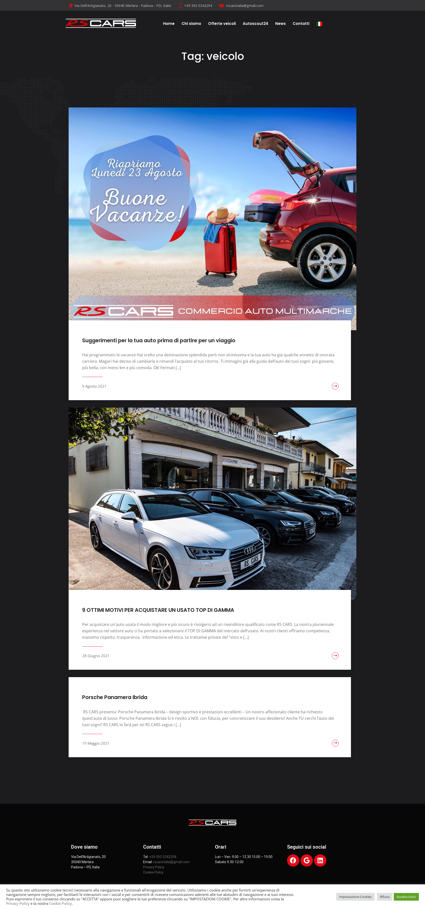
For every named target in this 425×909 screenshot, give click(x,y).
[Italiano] (321, 23)
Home (169, 23)
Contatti (301, 23)
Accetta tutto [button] (406, 896)
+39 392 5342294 (198, 5)
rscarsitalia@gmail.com (244, 5)
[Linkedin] (320, 860)
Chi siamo (191, 23)
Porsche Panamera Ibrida (114, 697)
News (280, 23)
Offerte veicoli (222, 23)
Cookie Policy (153, 872)
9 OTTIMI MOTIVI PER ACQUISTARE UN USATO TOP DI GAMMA (158, 610)
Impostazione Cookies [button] (355, 896)
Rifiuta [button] (385, 896)
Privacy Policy (153, 867)
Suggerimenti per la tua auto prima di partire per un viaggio (158, 340)
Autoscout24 (255, 23)
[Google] (307, 860)
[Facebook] (293, 860)
